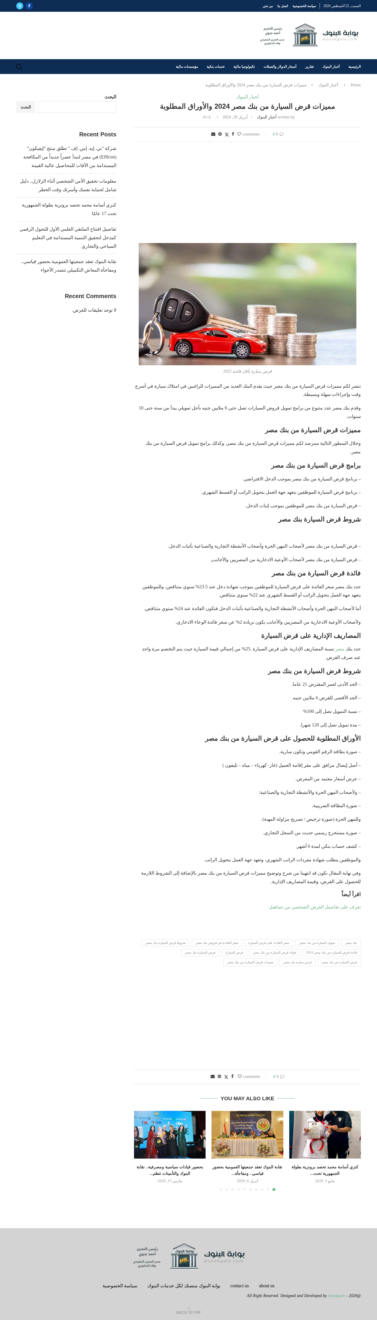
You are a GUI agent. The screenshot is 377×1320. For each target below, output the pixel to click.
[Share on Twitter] (227, 134)
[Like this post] (239, 134)
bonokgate (336, 1295)
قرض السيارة (234, 952)
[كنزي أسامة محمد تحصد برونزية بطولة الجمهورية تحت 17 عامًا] (325, 1135)
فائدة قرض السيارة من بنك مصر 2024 (331, 952)
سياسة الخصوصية (304, 6)
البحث (110, 96)
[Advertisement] (247, 193)
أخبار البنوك (331, 67)
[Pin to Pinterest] (220, 134)
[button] (142, 1151)
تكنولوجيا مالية (244, 67)
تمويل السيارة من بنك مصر (317, 942)
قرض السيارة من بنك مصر (339, 962)
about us (267, 1285)
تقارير (309, 67)
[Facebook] (29, 5)
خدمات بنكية (216, 67)
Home (356, 85)
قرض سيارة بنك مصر (297, 962)
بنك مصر (351, 942)
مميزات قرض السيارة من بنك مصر (250, 962)
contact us (239, 1285)
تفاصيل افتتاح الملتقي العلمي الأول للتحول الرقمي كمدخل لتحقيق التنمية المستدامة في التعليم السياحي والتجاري (68, 238)
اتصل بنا (282, 6)
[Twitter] (19, 5)
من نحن (268, 6)
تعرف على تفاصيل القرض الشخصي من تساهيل (314, 906)
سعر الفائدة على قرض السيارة (268, 942)
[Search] (19, 67)
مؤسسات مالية (187, 67)
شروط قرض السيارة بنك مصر (165, 942)
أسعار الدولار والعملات (280, 67)
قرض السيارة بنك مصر (200, 952)
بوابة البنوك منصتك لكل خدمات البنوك (183, 1285)
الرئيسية (354, 67)
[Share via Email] (213, 134)
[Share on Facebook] (233, 134)
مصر (340, 648)
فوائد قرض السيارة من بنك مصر (274, 952)
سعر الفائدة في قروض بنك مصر (217, 942)
